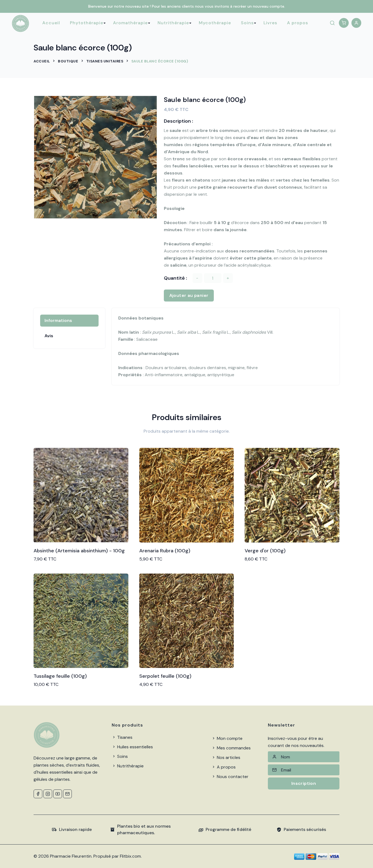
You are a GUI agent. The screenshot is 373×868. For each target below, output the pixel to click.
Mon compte (229, 738)
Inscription (303, 783)
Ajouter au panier (189, 295)
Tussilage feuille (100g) (60, 676)
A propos (297, 23)
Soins (247, 23)
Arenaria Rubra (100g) (164, 550)
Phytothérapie (86, 23)
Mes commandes (233, 748)
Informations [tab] (58, 320)
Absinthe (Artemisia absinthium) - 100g (79, 550)
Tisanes (124, 737)
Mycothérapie (215, 23)
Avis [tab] (49, 336)
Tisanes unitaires (104, 61)
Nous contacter (232, 776)
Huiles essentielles (134, 747)
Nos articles (228, 757)
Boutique (68, 61)
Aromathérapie (130, 23)
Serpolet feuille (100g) (165, 676)
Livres (270, 23)
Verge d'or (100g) (265, 550)
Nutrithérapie (173, 23)
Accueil (51, 23)
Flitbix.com (130, 856)
